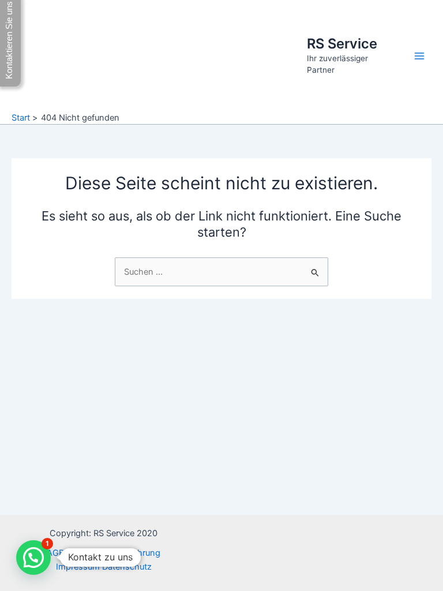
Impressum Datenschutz (104, 567)
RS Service (342, 43)
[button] (33, 557)
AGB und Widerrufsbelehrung (103, 553)
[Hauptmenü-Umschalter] (419, 56)
